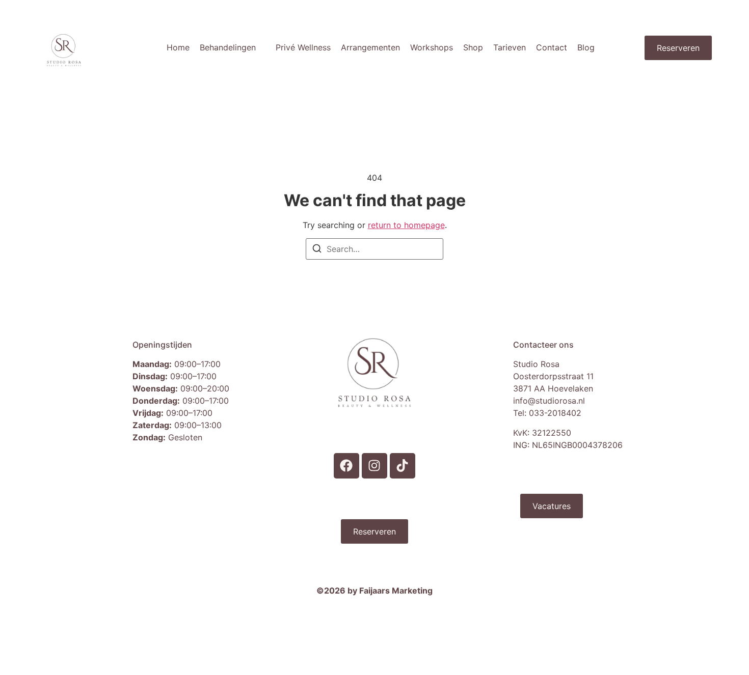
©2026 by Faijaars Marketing (374, 590)
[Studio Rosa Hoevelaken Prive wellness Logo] (64, 50)
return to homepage (406, 225)
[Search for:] (374, 249)
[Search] (317, 250)
